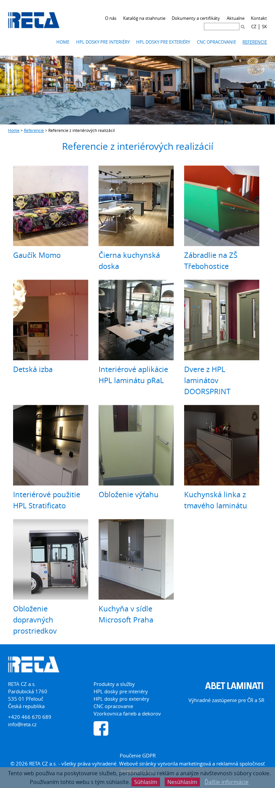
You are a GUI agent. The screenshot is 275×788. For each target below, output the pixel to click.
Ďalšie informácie (227, 782)
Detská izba (33, 369)
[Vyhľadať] (243, 27)
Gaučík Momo (37, 255)
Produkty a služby (114, 684)
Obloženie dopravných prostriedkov (35, 620)
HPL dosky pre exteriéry (163, 42)
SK (264, 27)
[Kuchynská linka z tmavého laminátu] (221, 445)
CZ (253, 27)
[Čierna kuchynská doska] (136, 206)
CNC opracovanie (216, 42)
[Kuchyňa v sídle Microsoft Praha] (136, 559)
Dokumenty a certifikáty (196, 18)
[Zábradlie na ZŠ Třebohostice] (221, 206)
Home (62, 42)
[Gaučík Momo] (50, 206)
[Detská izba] (50, 320)
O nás (110, 18)
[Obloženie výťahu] (136, 445)
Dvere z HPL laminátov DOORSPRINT (207, 380)
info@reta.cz (22, 724)
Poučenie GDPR (138, 755)
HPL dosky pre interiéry (103, 42)
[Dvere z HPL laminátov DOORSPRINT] (221, 320)
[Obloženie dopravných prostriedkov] (50, 559)
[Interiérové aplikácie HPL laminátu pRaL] (136, 320)
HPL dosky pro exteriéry (121, 698)
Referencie (254, 42)
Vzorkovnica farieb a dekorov (127, 713)
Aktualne (235, 18)
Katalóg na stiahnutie (144, 18)
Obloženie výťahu (129, 494)
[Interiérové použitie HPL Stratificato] (50, 445)
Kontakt (259, 18)
